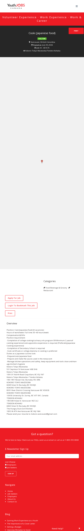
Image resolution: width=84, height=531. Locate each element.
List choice (10, 462)
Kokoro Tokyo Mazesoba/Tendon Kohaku (43, 51)
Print (76, 31)
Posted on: (37, 45)
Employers (12, 496)
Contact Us (12, 501)
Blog (7, 514)
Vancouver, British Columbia (43, 42)
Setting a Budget (14, 527)
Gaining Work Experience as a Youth (22, 520)
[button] (42, 161)
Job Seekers (12, 494)
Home (10, 491)
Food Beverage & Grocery (56, 288)
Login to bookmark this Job (21, 305)
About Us (12, 499)
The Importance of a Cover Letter (21, 523)
